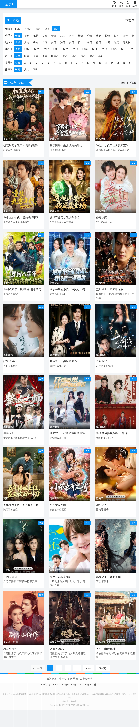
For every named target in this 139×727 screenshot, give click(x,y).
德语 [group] (92, 55)
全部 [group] (17, 35)
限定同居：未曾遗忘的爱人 (66, 145)
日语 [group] (74, 55)
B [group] (31, 62)
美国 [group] (53, 42)
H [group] (66, 62)
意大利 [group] (126, 42)
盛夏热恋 (101, 217)
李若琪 (64, 657)
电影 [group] (17, 28)
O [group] (106, 62)
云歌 (122, 653)
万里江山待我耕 (105, 649)
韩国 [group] (89, 42)
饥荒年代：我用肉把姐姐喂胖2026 (21, 145)
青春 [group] (125, 35)
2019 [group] (75, 49)
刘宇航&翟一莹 (104, 222)
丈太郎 (76, 581)
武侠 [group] (62, 35)
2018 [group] (85, 49)
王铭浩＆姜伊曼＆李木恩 (16, 222)
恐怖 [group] (89, 35)
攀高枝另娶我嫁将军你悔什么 (113, 433)
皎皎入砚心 (10, 361)
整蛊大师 (8, 433)
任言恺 (7, 653)
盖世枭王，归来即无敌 (109, 289)
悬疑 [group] (98, 35)
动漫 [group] (47, 28)
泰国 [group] (107, 42)
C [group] (36, 62)
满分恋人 (101, 505)
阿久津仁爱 (66, 581)
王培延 (99, 509)
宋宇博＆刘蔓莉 (104, 365)
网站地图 (73, 678)
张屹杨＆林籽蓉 (104, 437)
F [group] (54, 62)
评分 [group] (35, 69)
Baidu (55, 684)
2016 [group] (104, 49)
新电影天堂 (86, 678)
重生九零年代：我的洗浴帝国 (21, 217)
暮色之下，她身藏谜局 (63, 361)
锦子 (106, 509)
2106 (88, 668)
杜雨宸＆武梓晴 (11, 150)
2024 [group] (27, 49)
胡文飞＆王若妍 (58, 293)
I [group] (71, 62)
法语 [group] (83, 55)
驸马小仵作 (10, 649)
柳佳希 (105, 581)
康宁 (13, 653)
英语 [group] (35, 55)
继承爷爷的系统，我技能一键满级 (69, 289)
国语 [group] (26, 55)
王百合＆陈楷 (10, 293)
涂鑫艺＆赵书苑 (58, 509)
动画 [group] (44, 35)
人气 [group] (26, 69)
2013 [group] (133, 49)
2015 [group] (114, 49)
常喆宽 (99, 653)
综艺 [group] (38, 28)
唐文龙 (76, 653)
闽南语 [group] (54, 55)
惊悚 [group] (107, 35)
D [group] (42, 62)
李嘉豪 (12, 581)
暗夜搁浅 (101, 361)
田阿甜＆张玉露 (58, 365)
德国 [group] (98, 42)
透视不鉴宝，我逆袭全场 (65, 217)
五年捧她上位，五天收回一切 (21, 505)
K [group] (82, 62)
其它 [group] (100, 55)
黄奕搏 (33, 581)
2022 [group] (46, 49)
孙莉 (26, 581)
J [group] (76, 62)
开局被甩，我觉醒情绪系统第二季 (69, 433)
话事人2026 (57, 649)
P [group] (112, 62)
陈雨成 (28, 653)
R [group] (124, 62)
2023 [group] (36, 49)
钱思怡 (115, 653)
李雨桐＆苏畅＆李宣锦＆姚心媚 (112, 150)
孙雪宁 (12, 657)
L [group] (88, 62)
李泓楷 (35, 653)
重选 (128, 20)
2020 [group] (65, 49)
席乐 (127, 653)
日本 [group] (80, 42)
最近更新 (51, 678)
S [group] (130, 62)
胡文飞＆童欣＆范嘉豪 (61, 222)
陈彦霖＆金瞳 (10, 509)
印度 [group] (116, 42)
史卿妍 (20, 653)
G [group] (60, 62)
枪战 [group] (80, 35)
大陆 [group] (26, 42)
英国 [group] (71, 42)
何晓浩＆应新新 (58, 150)
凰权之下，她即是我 (108, 577)
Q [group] (118, 62)
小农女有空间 (58, 505)
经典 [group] (116, 35)
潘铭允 (107, 653)
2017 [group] (94, 49)
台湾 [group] (44, 42)
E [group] (48, 62)
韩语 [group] (65, 55)
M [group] (94, 62)
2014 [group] (123, 49)
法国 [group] (62, 42)
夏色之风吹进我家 (60, 577)
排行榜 (62, 678)
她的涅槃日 (10, 577)
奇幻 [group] (53, 35)
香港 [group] (35, 42)
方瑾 (5, 581)
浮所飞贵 (54, 581)
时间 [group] (17, 69)
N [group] (100, 62)
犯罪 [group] (35, 35)
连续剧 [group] (27, 28)
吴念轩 (61, 653)
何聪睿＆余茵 (10, 365)
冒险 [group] (71, 35)
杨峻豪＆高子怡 (58, 437)
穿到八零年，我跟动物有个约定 (22, 289)
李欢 (98, 581)
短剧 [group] (56, 28)
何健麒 (53, 653)
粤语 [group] (44, 55)
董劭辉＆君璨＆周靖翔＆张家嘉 (20, 437)
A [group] (25, 62)
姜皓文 (68, 653)
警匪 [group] (26, 35)
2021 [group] (56, 49)
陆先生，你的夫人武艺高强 (112, 145)
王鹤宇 (20, 581)
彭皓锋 (56, 657)
